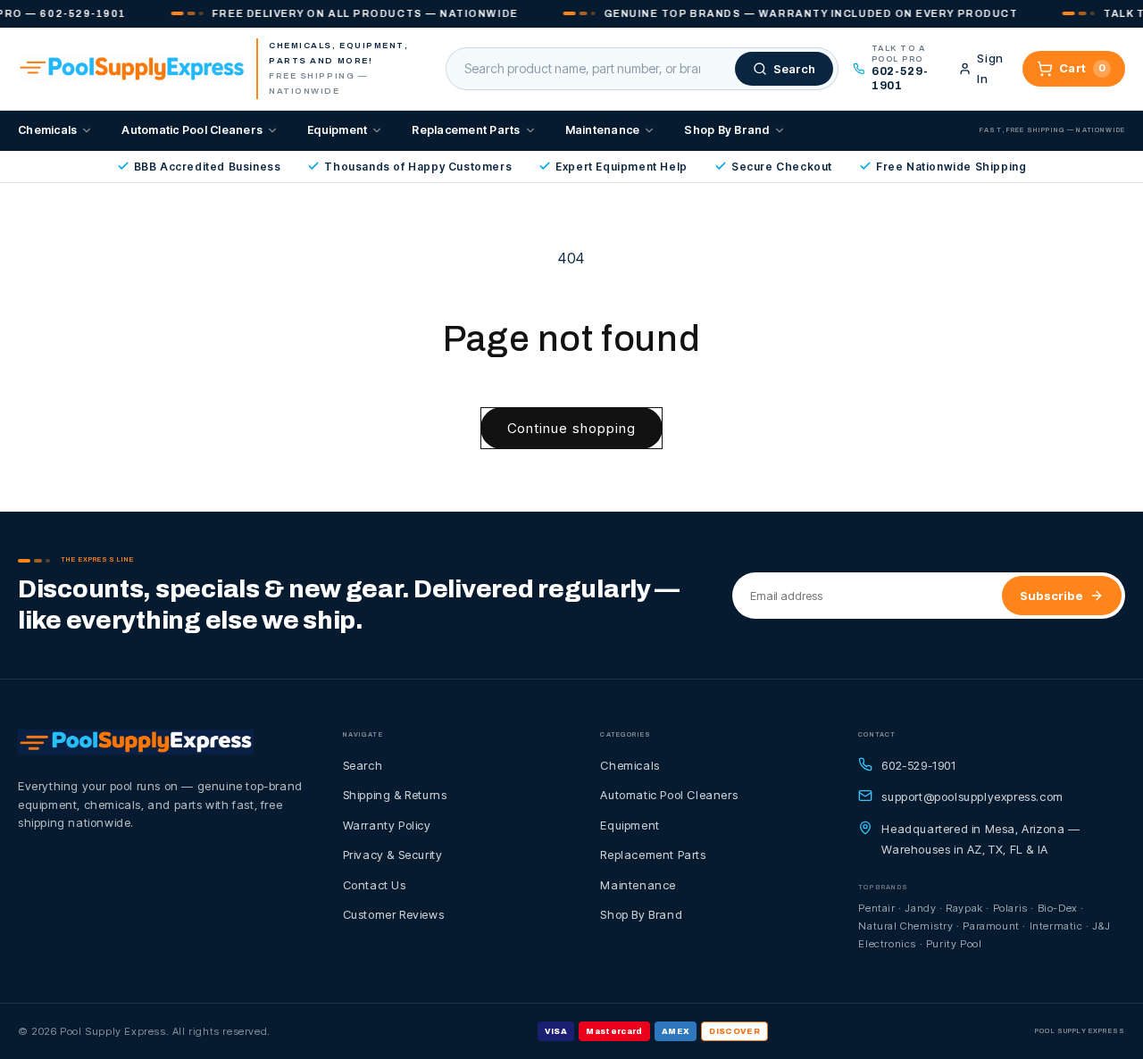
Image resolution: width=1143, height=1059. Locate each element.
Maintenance (602, 130)
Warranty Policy (387, 825)
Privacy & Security (393, 854)
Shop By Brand (726, 130)
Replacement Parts (466, 130)
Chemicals (47, 130)
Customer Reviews (394, 914)
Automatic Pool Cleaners (192, 130)
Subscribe (1051, 595)
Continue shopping (571, 428)
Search (363, 765)
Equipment (337, 130)
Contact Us (374, 885)
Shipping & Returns (395, 795)
